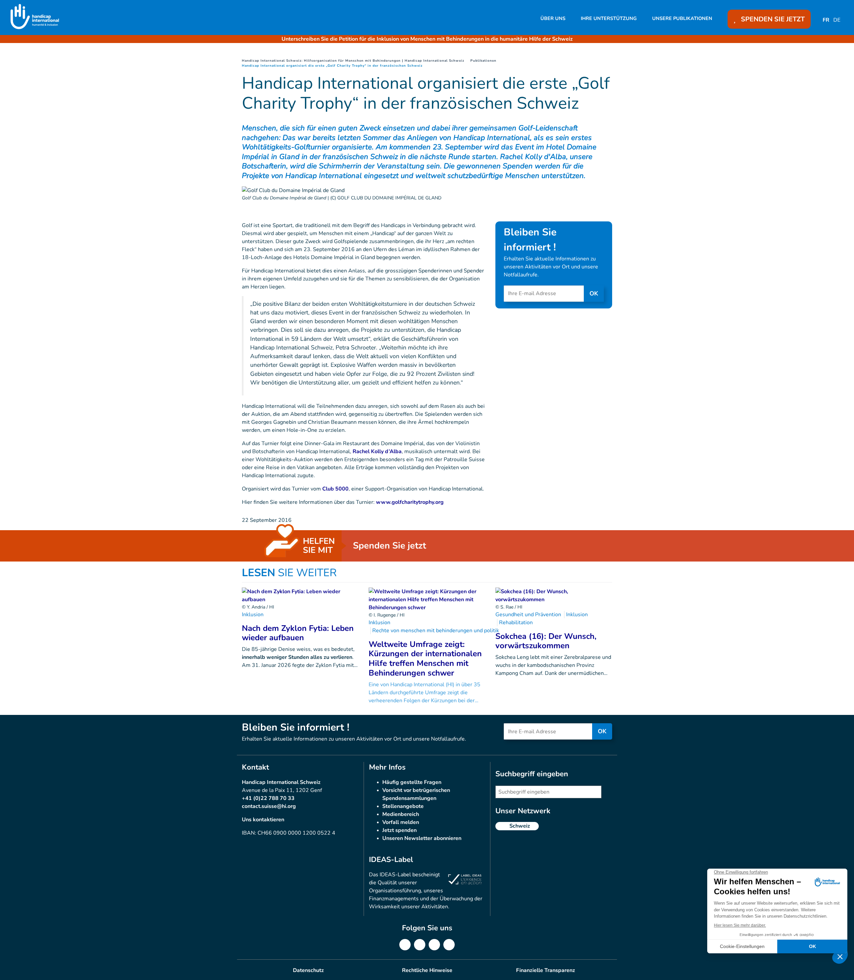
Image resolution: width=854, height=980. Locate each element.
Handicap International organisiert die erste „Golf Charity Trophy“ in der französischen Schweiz (332, 65)
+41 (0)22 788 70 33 (268, 798)
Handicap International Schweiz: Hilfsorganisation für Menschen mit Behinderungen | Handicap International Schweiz (353, 60)
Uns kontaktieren (263, 819)
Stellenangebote (403, 806)
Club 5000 (335, 489)
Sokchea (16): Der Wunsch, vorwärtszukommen (545, 641)
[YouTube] (449, 944)
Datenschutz (308, 970)
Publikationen (483, 60)
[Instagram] (434, 944)
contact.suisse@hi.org (269, 806)
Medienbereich (400, 814)
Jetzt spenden (399, 830)
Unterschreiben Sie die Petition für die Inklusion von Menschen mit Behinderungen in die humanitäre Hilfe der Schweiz (427, 39)
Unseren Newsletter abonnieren (421, 838)
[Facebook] (405, 944)
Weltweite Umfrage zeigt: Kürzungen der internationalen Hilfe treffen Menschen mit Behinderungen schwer (425, 658)
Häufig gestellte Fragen (411, 782)
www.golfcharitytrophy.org (410, 502)
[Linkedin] (419, 944)
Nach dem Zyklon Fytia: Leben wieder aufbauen (298, 633)
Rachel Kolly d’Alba (377, 451)
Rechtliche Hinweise (427, 970)
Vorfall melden (400, 822)
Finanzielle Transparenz (545, 970)
